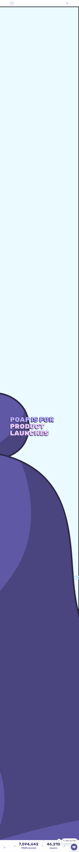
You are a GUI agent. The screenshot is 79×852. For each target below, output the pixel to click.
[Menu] (67, 3)
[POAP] (12, 3)
